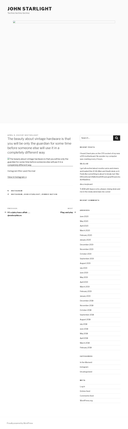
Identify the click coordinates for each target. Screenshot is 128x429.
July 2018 (83, 324)
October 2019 (85, 254)
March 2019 (85, 287)
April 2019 (84, 282)
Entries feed (85, 391)
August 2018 (85, 319)
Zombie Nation (50, 194)
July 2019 (83, 268)
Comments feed (87, 396)
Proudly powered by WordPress (20, 423)
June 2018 (84, 329)
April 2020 (84, 226)
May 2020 (84, 221)
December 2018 (86, 301)
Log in (82, 386)
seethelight (31, 135)
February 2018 (86, 347)
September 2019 (87, 259)
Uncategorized (86, 372)
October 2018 (85, 310)
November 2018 (86, 305)
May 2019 (84, 277)
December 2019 (86, 244)
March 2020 (85, 230)
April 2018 (84, 338)
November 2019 (86, 249)
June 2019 (84, 273)
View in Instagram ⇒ (17, 177)
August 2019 (85, 263)
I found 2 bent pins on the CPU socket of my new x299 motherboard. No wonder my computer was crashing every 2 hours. (100, 156)
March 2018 (85, 343)
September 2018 (87, 315)
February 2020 (86, 235)
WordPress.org (86, 400)
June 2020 (84, 216)
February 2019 (86, 291)
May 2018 (84, 333)
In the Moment (86, 362)
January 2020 (85, 240)
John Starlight (30, 9)
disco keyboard (86, 184)
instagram (17, 191)
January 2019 (85, 296)
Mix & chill (84, 164)
